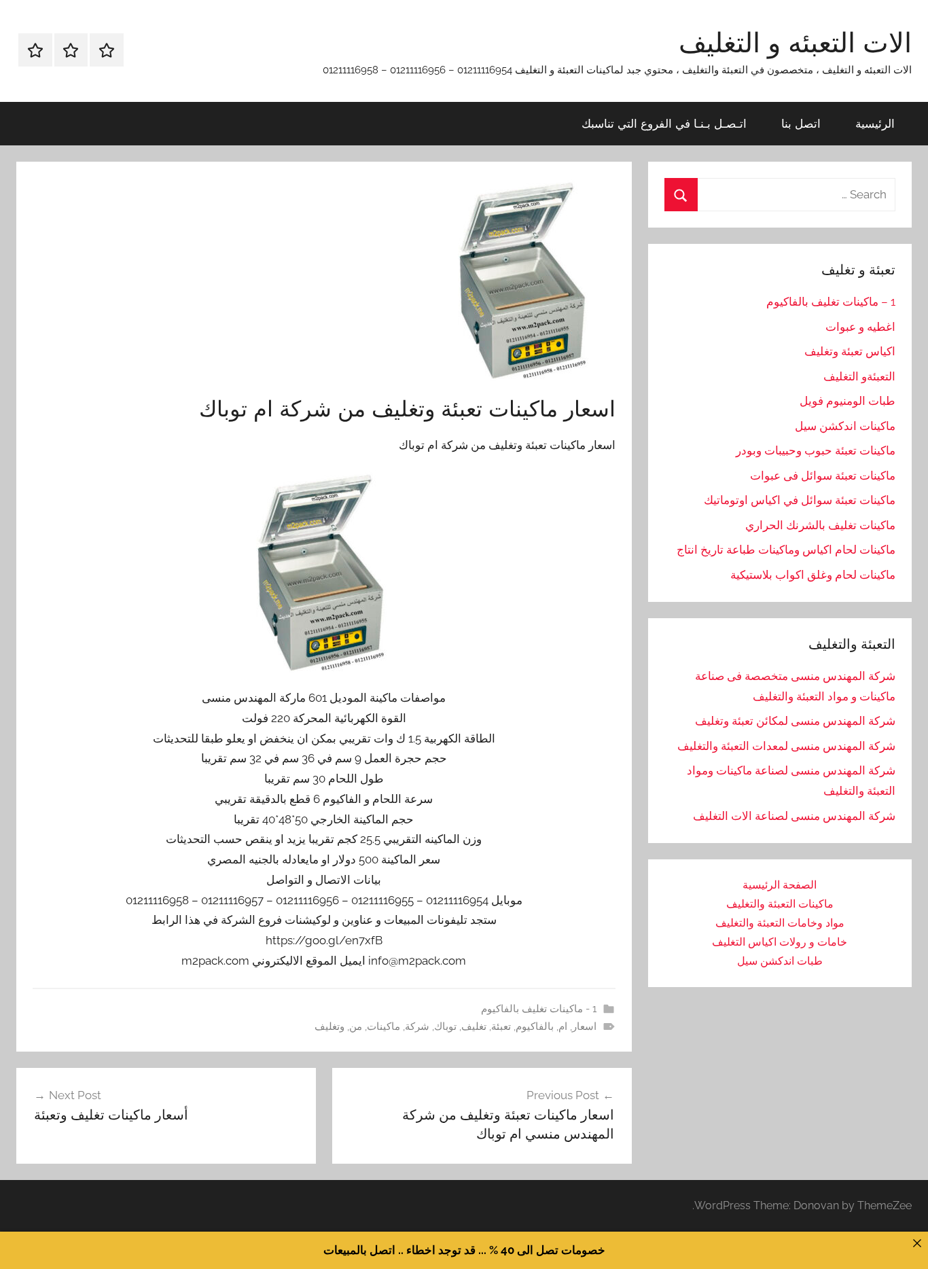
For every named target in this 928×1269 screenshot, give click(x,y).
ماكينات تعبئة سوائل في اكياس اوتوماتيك (799, 500)
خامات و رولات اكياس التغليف (779, 942)
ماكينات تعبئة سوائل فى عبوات (822, 475)
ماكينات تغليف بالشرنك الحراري (820, 525)
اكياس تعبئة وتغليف (849, 351)
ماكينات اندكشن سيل (845, 426)
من (355, 1026)
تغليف (473, 1026)
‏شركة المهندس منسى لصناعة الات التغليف (794, 816)
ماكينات (383, 1026)
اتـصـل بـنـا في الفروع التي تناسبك (664, 123)
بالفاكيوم (535, 1026)
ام (562, 1026)
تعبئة (501, 1026)
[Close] (917, 1243)
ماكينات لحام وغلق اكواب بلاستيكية (812, 575)
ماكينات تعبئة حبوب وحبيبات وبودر (815, 450)
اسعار (584, 1026)
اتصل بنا (801, 123)
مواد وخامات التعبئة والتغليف (779, 923)
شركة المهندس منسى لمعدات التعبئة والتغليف (786, 746)
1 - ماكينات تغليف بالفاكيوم (538, 1009)
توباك (445, 1026)
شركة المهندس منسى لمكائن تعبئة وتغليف (795, 721)
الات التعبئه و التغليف (795, 42)
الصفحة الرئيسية (780, 885)
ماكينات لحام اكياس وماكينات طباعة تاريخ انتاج (786, 549)
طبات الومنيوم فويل (847, 401)
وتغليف (329, 1026)
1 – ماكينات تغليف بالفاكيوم (830, 301)
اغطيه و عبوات (860, 327)
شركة (417, 1026)
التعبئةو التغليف (859, 376)
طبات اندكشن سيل (780, 961)
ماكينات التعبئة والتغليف (780, 904)
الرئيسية (875, 123)
